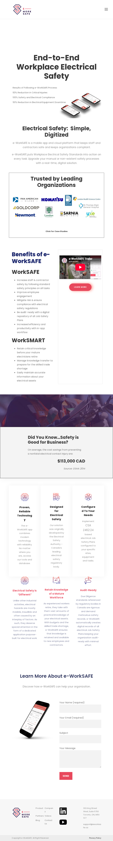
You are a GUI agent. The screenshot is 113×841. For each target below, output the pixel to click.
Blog (38, 820)
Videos (48, 815)
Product (39, 808)
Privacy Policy (95, 838)
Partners (40, 815)
